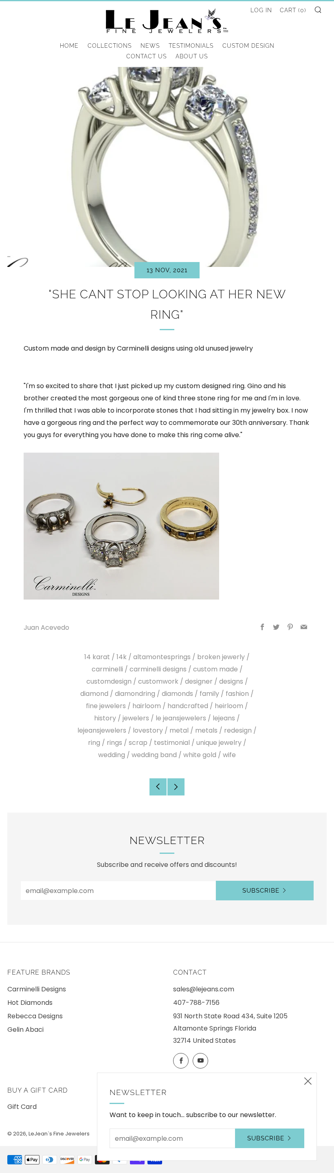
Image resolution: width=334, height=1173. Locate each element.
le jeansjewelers (181, 718)
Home (69, 45)
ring (94, 742)
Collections (110, 45)
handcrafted (187, 706)
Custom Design (248, 45)
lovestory (148, 730)
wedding (111, 755)
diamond (94, 693)
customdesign (109, 681)
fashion (237, 693)
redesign (238, 730)
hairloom (146, 706)
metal (179, 730)
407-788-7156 (196, 1002)
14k (121, 657)
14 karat (97, 657)
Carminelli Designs (36, 989)
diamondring (135, 693)
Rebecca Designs (35, 1016)
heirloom (229, 706)
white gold (199, 755)
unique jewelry (219, 742)
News (150, 45)
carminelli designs (158, 669)
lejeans (224, 718)
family (209, 693)
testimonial (172, 742)
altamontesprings (162, 657)
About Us (192, 56)
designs (231, 681)
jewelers (136, 718)
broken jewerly (221, 657)
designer (199, 681)
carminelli (107, 669)
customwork (158, 681)
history (105, 718)
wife (229, 755)
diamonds (177, 693)
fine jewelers (106, 706)
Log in (261, 10)
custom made (215, 669)
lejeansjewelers (101, 730)
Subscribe (260, 890)
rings (114, 742)
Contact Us (146, 56)
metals (206, 730)
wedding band (154, 755)
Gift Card (22, 1106)
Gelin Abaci (25, 1029)
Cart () (293, 10)
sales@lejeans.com (203, 989)
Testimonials (191, 45)
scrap (138, 742)
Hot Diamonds (30, 1002)
